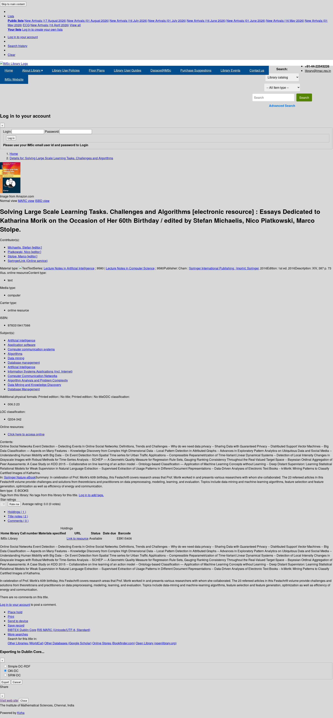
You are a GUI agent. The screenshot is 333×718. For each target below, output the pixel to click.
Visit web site (9, 700)
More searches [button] (18, 634)
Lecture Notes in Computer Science (130, 268)
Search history (17, 46)
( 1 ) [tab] (17, 512)
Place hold (15, 612)
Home (9, 70)
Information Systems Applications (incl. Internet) (40, 371)
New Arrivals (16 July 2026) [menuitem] (128, 20)
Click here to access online (26, 434)
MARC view (26, 200)
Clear (11, 54)
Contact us (257, 70)
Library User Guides (127, 70)
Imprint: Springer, (247, 268)
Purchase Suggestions (195, 70)
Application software (21, 345)
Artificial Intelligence (21, 367)
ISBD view (42, 200)
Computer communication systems (31, 349)
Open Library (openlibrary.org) (156, 643)
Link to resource (77, 538)
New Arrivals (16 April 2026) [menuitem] (49, 25)
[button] (11, 16)
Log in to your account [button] (15, 604)
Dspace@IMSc (161, 70)
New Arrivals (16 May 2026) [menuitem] (285, 20)
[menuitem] (16, 20)
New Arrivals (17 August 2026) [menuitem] (45, 20)
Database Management (24, 389)
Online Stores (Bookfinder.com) (113, 643)
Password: (52, 131)
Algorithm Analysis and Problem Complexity (38, 380)
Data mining (16, 358)
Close (23, 700)
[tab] (18, 516)
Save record (16, 625)
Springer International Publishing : (212, 268)
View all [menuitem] (75, 25)
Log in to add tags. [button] (91, 495)
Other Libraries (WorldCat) (26, 643)
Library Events (230, 70)
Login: (7, 131)
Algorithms (15, 353)
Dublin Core (28, 630)
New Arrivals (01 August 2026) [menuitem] (88, 20)
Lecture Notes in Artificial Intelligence (69, 268)
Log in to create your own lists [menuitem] (42, 29)
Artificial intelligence (21, 340)
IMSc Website (14, 79)
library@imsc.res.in (318, 70)
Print (11, 616)
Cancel (17, 682)
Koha (20, 712)
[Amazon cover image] (10, 192)
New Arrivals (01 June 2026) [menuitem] (245, 20)
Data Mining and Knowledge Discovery (34, 384)
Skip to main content (13, 4)
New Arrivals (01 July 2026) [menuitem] (167, 20)
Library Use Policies (66, 70)
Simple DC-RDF (19, 666)
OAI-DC (13, 670)
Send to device (18, 621)
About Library (32, 70)
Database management (24, 362)
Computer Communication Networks (32, 376)
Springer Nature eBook (19, 477)
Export (5, 682)
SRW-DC (14, 675)
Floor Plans (97, 70)
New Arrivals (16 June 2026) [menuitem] (206, 20)
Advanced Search (282, 105)
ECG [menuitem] (26, 25)
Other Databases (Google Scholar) (68, 643)
